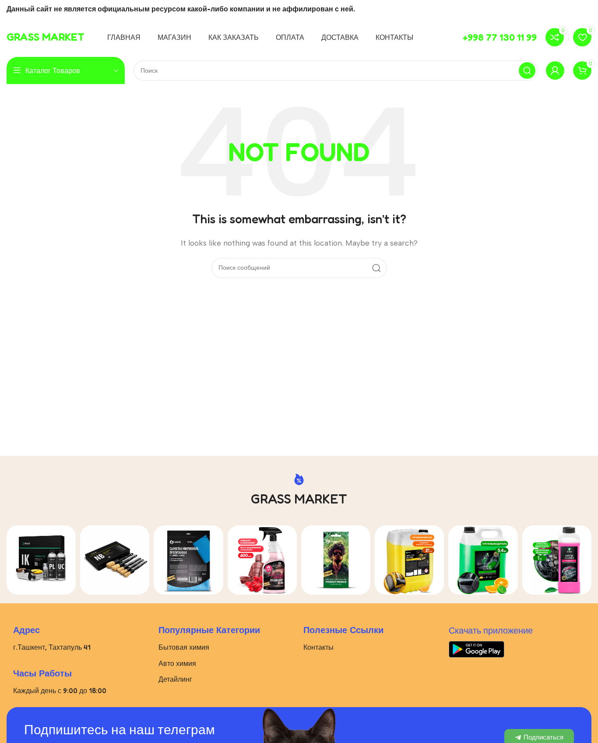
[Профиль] (555, 70)
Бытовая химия (183, 647)
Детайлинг (175, 679)
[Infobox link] (45, 37)
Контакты (318, 647)
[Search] (527, 70)
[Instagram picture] (41, 560)
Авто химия (177, 663)
